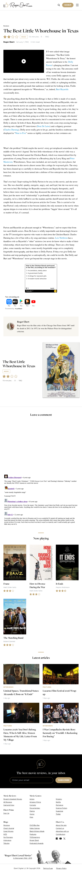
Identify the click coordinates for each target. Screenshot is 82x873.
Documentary (35, 808)
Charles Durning (11, 129)
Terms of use (48, 868)
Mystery (59, 799)
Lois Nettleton (61, 237)
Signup (67, 5)
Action (32, 799)
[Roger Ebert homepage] (17, 5)
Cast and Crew (8, 805)
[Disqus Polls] (41, 447)
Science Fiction (61, 808)
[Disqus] (41, 500)
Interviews (7, 840)
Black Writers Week (37, 831)
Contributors (60, 834)
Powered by (9, 309)
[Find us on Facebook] (57, 839)
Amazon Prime (35, 802)
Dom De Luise (43, 126)
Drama (32, 811)
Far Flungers (8, 837)
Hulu (31, 817)
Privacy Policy (61, 868)
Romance (59, 805)
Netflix (58, 802)
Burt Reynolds (62, 89)
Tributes (6, 843)
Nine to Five (20, 133)
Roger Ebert (8, 42)
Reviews (6, 26)
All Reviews (7, 802)
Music (23, 37)
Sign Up (6, 813)
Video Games (35, 828)
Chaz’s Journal (8, 828)
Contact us (60, 828)
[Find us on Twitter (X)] (64, 839)
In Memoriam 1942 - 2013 (22, 858)
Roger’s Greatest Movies (12, 799)
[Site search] (59, 5)
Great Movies (8, 831)
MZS (5, 834)
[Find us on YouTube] (60, 838)
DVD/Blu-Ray (35, 825)
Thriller (58, 814)
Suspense (59, 811)
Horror (32, 814)
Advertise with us (62, 831)
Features (33, 834)
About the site (61, 825)
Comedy (33, 805)
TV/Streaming (35, 837)
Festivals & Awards (36, 843)
